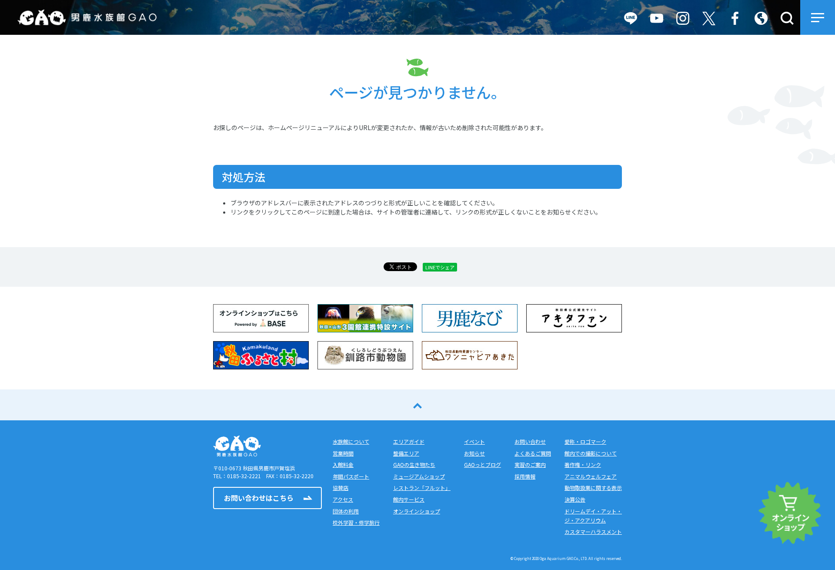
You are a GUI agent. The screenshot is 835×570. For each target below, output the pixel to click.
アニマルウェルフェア (590, 476)
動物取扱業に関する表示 (593, 487)
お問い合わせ (530, 441)
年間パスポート (351, 476)
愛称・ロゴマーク (585, 441)
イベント (474, 441)
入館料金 (343, 464)
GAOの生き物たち (414, 464)
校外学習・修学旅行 (356, 522)
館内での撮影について (590, 453)
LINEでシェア (439, 267)
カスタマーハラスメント (593, 531)
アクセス (343, 499)
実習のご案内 (530, 464)
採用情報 (524, 476)
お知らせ (474, 453)
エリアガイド (408, 441)
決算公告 (574, 499)
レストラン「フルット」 (422, 487)
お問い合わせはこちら (259, 498)
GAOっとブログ (482, 464)
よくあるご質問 (532, 453)
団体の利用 (346, 511)
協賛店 (340, 487)
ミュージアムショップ (419, 476)
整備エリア (406, 453)
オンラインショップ (416, 511)
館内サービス (408, 499)
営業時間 (343, 453)
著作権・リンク (582, 464)
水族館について (351, 441)
